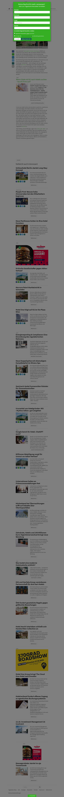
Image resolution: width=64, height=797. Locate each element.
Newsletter (32, 796)
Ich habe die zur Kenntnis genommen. (29, 36)
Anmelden (17, 39)
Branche (16, 25)
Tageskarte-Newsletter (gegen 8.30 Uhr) (24, 33)
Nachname (16, 15)
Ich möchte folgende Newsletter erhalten (24, 31)
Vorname (16, 10)
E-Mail (16, 20)
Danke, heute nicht (26, 39)
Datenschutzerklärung (26, 36)
